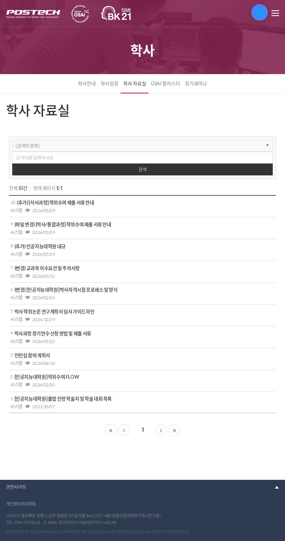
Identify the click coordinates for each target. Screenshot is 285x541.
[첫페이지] (111, 430)
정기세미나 (196, 83)
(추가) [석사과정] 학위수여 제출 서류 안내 (55, 202)
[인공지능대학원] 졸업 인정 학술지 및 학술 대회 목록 (63, 399)
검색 (142, 169)
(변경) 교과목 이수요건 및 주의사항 (47, 268)
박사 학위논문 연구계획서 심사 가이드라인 (54, 311)
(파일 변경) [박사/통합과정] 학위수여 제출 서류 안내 (62, 224)
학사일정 (109, 83)
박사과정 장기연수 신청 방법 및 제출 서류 (52, 333)
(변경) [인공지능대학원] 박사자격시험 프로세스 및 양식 (66, 290)
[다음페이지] (161, 430)
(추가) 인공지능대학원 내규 (40, 246)
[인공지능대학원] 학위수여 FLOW (46, 377)
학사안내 (87, 83)
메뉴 (274, 13)
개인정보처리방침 (21, 503)
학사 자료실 (134, 83)
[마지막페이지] (174, 430)
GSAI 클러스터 (165, 83)
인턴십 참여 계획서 (32, 355)
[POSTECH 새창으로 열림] (33, 14)
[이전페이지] (124, 430)
